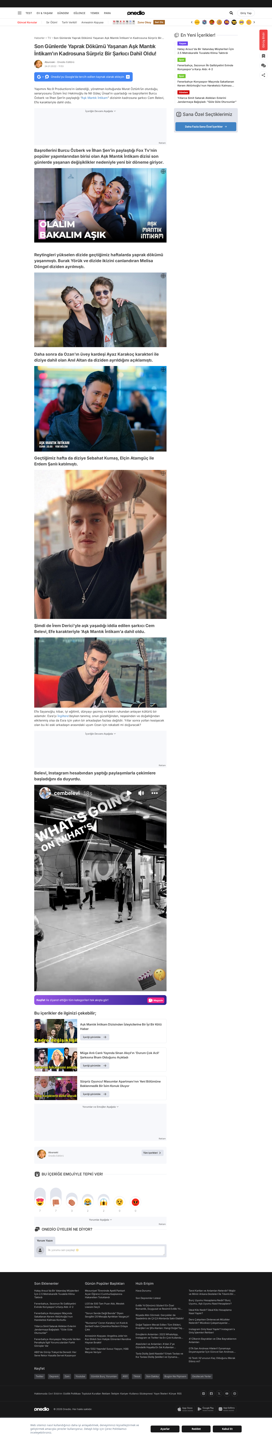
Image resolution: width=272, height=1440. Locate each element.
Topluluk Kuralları (91, 1393)
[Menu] (19, 13)
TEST (29, 13)
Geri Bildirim (55, 1393)
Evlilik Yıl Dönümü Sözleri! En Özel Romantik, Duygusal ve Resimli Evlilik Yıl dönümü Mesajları (158, 1309)
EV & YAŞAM (45, 13)
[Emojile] (226, 22)
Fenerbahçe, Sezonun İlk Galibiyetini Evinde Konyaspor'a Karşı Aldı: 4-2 (205, 67)
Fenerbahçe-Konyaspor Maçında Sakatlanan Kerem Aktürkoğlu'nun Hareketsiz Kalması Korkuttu (205, 83)
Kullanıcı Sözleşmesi (141, 1393)
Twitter (39, 1376)
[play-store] (206, 1409)
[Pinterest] (234, 1393)
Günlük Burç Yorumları (104, 1376)
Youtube (80, 1376)
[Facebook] (211, 1393)
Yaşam (182, 43)
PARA (107, 13)
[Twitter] (219, 1393)
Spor (181, 59)
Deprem (54, 1376)
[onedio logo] (136, 13)
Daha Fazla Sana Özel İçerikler (204, 126)
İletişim (115, 1393)
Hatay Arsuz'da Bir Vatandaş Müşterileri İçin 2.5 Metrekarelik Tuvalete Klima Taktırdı (205, 50)
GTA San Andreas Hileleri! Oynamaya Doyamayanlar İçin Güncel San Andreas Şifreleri (211, 1352)
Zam (67, 1376)
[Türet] (204, 22)
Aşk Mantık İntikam (94, 98)
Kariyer (124, 1393)
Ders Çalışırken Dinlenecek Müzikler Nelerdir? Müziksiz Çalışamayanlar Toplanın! (209, 1323)
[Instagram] (203, 1393)
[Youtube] (227, 1393)
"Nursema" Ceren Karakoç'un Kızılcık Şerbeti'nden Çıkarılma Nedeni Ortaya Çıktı (106, 1326)
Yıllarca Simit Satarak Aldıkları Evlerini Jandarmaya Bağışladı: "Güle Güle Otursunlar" (206, 99)
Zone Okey (144, 22)
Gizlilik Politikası (72, 1393)
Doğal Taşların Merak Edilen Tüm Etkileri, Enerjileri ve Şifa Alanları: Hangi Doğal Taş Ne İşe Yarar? (159, 1328)
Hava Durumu (143, 1290)
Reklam (106, 1393)
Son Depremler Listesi (148, 1298)
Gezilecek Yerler (201, 1376)
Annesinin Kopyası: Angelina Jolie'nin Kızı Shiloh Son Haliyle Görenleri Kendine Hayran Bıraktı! (108, 1339)
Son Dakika (152, 1376)
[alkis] (241, 22)
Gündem (183, 92)
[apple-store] (186, 1409)
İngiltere (63, 716)
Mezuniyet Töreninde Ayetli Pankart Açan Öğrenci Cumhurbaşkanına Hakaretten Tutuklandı (105, 1294)
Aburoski (59, 62)
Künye (172, 1393)
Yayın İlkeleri (161, 1393)
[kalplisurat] (249, 22)
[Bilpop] (219, 22)
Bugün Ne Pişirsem (175, 1376)
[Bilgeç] (212, 22)
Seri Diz (159, 22)
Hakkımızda (40, 1393)
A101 (125, 1376)
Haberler (39, 37)
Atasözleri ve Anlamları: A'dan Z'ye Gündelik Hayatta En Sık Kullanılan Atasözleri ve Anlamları (155, 1347)
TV (49, 37)
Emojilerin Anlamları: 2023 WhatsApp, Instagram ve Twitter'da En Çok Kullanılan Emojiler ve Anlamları (159, 1337)
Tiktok (136, 1376)
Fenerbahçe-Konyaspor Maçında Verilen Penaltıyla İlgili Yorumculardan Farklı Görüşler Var (57, 1342)
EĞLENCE (79, 13)
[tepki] (40, 1202)
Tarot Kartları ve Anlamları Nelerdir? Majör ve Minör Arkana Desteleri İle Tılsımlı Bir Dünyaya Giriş (212, 1294)
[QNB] (197, 22)
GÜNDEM (63, 13)
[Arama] (231, 13)
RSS (179, 1393)
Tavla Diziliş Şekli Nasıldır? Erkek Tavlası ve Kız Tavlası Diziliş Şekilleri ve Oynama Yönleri (159, 1357)
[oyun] (234, 22)
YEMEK (94, 13)
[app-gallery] (227, 1409)
